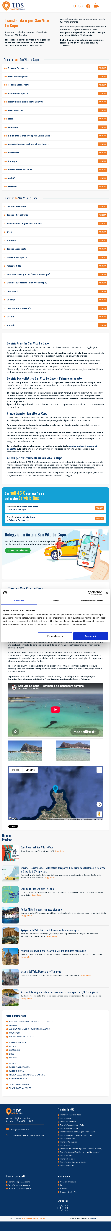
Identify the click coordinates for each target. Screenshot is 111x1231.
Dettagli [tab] (55, 600)
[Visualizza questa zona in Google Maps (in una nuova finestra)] (12, 818)
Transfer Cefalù (66, 1155)
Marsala (13, 1057)
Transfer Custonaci (68, 1122)
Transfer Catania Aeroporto (19, 1188)
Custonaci (14, 1050)
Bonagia (13, 1025)
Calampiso (14, 1033)
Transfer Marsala (67, 1166)
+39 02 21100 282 (36, 1135)
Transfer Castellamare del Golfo (73, 1162)
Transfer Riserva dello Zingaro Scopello (76, 1135)
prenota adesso (18, 550)
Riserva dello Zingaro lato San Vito (27, 1074)
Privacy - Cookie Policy (69, 1192)
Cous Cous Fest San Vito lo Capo (37, 847)
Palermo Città (16, 1071)
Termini (100, 819)
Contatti (63, 1188)
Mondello (14, 1063)
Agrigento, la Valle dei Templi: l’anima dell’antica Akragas (50, 930)
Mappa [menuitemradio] (15, 769)
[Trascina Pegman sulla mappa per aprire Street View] (99, 814)
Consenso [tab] (19, 600)
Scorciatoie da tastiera (57, 819)
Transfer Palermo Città (69, 1128)
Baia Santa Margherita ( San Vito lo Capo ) (31, 1021)
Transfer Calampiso (68, 1142)
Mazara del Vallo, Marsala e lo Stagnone (41, 971)
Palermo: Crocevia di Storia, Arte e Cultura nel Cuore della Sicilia (53, 951)
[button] (88, 6)
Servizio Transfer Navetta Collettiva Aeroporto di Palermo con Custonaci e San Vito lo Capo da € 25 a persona (63, 869)
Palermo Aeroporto (19, 1067)
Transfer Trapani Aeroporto (19, 1182)
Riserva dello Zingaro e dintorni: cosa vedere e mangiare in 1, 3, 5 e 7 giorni (59, 992)
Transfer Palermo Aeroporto (19, 1185)
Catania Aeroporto (19, 1042)
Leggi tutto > (60, 851)
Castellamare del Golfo (21, 1036)
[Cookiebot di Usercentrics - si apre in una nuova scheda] (90, 593)
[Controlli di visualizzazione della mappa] (99, 804)
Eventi (62, 1185)
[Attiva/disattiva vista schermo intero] (99, 770)
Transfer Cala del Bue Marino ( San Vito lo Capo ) (80, 1152)
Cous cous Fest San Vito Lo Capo (37, 889)
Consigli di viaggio (68, 1182)
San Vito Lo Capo (18, 1078)
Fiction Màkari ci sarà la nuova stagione (41, 909)
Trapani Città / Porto (20, 1088)
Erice (11, 1054)
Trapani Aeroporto (19, 1084)
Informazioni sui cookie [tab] (92, 600)
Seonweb (93, 1219)
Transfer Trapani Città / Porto (72, 1125)
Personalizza (53, 636)
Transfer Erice (65, 1118)
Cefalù (12, 1046)
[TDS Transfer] (14, 6)
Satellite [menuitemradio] (30, 769)
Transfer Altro (65, 1145)
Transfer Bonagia (67, 1159)
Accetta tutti (90, 636)
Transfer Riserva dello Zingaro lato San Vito (77, 1132)
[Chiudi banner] (107, 593)
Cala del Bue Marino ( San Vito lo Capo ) (29, 1029)
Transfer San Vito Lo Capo (70, 1115)
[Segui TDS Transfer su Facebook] (75, 6)
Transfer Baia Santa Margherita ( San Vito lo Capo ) (81, 1149)
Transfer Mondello (67, 1138)
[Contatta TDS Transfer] (80, 6)
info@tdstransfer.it (20, 1129)
